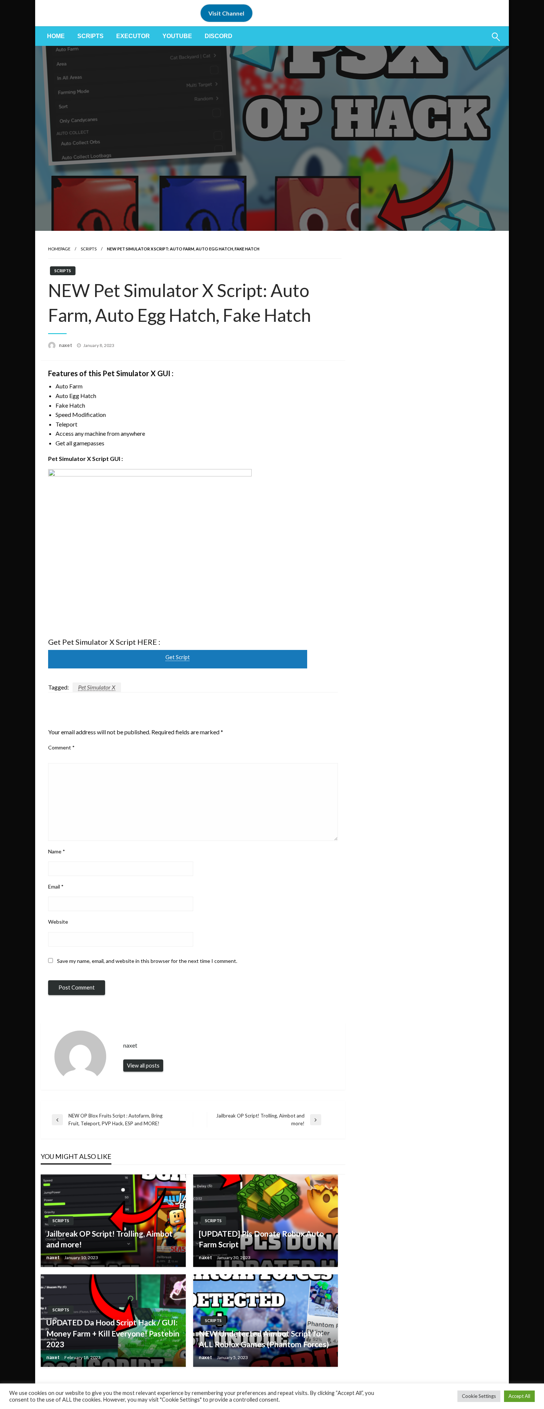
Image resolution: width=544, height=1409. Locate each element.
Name (56, 851)
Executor (133, 36)
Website (58, 921)
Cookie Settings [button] (479, 1396)
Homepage (59, 248)
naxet (66, 345)
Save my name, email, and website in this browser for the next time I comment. (147, 961)
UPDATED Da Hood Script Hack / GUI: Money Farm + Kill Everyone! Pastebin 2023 (112, 1333)
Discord (218, 36)
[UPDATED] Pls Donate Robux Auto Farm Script (261, 1239)
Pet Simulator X (96, 687)
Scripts (90, 36)
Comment (61, 747)
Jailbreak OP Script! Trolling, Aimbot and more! (109, 1239)
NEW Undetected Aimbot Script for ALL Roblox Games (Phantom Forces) (264, 1339)
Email (56, 886)
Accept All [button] (519, 1396)
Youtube (177, 36)
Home (56, 36)
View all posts (143, 1065)
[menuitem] (56, 36)
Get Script (177, 657)
